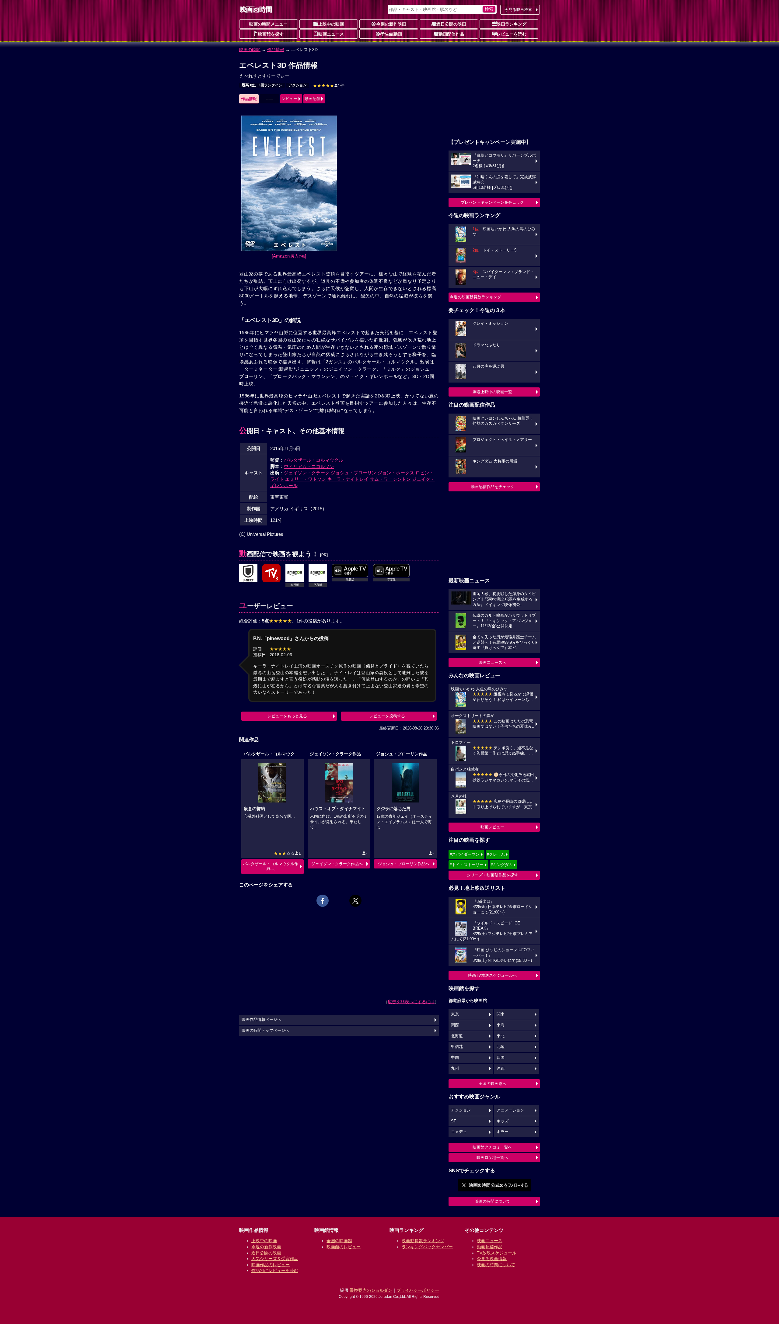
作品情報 (275, 49)
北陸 (501, 1047)
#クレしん (496, 854)
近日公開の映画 (451, 24)
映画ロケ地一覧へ (492, 1157)
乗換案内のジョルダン (371, 1290)
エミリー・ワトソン (305, 479)
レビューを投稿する (387, 716)
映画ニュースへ (492, 662)
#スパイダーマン (465, 854)
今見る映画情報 (492, 1258)
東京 (455, 1014)
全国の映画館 (339, 1240)
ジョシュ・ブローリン (353, 472)
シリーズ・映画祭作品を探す (492, 875)
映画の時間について (492, 1201)
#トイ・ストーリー (467, 864)
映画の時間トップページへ (265, 1030)
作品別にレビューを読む (274, 1270)
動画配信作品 (451, 34)
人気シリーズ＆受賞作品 (274, 1258)
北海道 (457, 1036)
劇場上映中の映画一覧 (492, 392)
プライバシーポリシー (417, 1290)
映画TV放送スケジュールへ (492, 975)
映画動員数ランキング (423, 1240)
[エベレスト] (248, 573)
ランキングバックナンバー (427, 1246)
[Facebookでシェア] (322, 901)
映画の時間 (249, 49)
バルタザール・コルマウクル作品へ (270, 866)
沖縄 (501, 1068)
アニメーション (510, 1110)
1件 (328, 85)
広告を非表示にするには (411, 1001)
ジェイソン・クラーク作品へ (337, 863)
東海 (501, 1025)
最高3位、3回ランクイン (262, 85)
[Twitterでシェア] (355, 901)
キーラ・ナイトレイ (348, 479)
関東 (501, 1014)
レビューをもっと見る (287, 716)
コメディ (459, 1132)
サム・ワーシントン (390, 479)
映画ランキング (511, 24)
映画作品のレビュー (270, 1264)
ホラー (502, 1132)
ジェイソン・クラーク (307, 472)
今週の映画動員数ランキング (475, 297)
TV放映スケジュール (496, 1252)
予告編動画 (391, 34)
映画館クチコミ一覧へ (492, 1147)
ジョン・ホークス (396, 472)
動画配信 (312, 98)
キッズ (502, 1121)
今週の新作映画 (391, 24)
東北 (501, 1036)
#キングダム (502, 864)
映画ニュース (331, 34)
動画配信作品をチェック (492, 486)
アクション (297, 85)
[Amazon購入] (289, 255)
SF (453, 1121)
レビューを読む (511, 34)
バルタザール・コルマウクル (313, 460)
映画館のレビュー (344, 1246)
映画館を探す (271, 34)
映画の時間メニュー (268, 24)
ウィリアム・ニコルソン (309, 466)
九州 (455, 1068)
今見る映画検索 (518, 9)
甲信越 (457, 1047)
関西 (455, 1025)
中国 (455, 1057)
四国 (501, 1057)
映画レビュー (492, 827)
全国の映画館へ (492, 1083)
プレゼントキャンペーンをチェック (492, 202)
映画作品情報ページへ (261, 1019)
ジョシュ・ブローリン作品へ (403, 863)
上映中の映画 (331, 24)
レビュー (289, 98)
